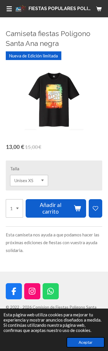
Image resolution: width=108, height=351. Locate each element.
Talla (14, 168)
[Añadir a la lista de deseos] (95, 208)
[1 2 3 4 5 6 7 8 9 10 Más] (14, 208)
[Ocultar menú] (9, 8)
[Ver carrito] (98, 8)
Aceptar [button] (85, 342)
